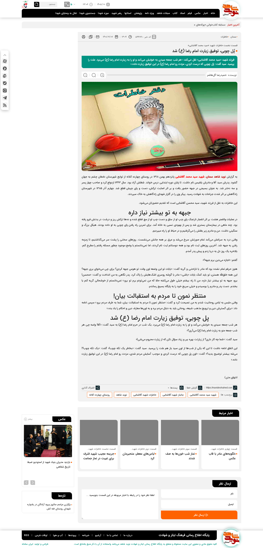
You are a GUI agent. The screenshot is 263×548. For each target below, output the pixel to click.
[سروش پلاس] (5, 68)
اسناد (182, 13)
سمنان (233, 37)
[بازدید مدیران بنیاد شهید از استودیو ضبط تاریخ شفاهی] (48, 441)
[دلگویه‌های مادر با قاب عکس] (220, 432)
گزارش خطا (192, 388)
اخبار (205, 13)
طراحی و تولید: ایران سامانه (35, 544)
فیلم (190, 13)
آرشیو (98, 535)
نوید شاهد (121, 395)
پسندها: (174, 388)
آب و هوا (58, 535)
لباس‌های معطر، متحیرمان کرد (138, 456)
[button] (32, 482)
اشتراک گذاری (88, 388)
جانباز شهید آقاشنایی (173, 395)
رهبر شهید (116, 13)
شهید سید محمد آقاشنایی (189, 177)
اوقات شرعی (41, 535)
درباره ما (128, 535)
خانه (213, 13)
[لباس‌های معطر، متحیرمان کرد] (139, 432)
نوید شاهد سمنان (216, 177)
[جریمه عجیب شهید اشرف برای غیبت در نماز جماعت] (99, 432)
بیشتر (29, 419)
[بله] (5, 83)
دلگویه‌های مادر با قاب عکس (222, 456)
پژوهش (138, 13)
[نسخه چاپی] (83, 37)
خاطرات (224, 37)
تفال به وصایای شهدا (66, 13)
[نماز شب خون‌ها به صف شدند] (180, 432)
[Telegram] (5, 98)
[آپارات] (5, 61)
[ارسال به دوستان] (98, 37)
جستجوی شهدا (87, 13)
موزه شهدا (103, 13)
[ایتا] (5, 76)
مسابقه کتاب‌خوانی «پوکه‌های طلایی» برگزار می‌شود (199, 25)
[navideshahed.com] (231, 9)
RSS (26, 535)
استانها (128, 13)
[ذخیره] (91, 37)
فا (71, 4)
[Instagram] (5, 90)
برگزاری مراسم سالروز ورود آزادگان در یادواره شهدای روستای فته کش (49, 507)
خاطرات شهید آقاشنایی (144, 395)
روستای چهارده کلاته (99, 395)
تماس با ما (112, 535)
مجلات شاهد (163, 13)
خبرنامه (85, 535)
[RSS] (5, 105)
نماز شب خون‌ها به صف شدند (180, 456)
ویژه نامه (149, 13)
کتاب (175, 13)
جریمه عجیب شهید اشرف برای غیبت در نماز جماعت (98, 456)
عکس (198, 13)
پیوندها (72, 535)
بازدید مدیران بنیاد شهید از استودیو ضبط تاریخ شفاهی (48, 464)
